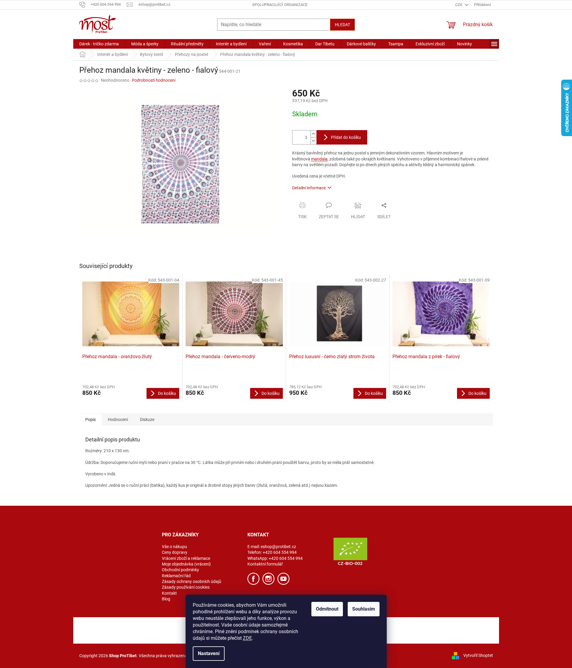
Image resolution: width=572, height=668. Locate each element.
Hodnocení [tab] (118, 419)
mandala (319, 159)
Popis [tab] (90, 419)
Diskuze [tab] (147, 419)
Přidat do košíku (346, 137)
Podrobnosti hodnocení (153, 80)
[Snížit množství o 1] (313, 140)
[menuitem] (99, 44)
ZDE (247, 638)
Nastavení (208, 653)
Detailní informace (309, 187)
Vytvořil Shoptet (478, 655)
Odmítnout (327, 609)
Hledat (342, 24)
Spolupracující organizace (279, 4)
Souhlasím (363, 609)
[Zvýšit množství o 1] (313, 133)
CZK (459, 4)
